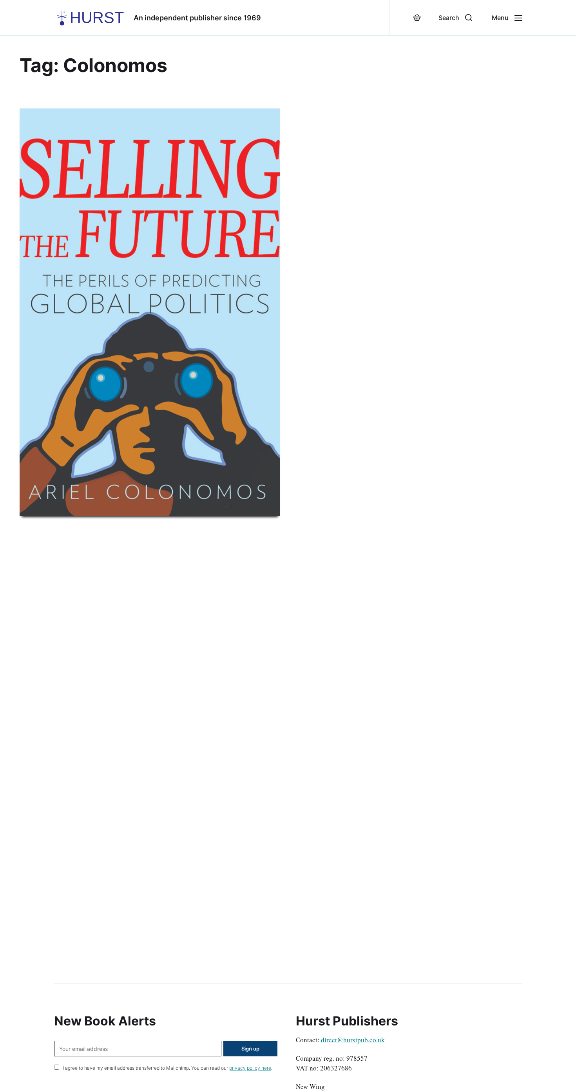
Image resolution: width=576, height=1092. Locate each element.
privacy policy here (250, 1068)
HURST (97, 17)
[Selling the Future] (150, 312)
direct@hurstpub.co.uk (353, 1039)
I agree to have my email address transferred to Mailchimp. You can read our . (167, 1068)
